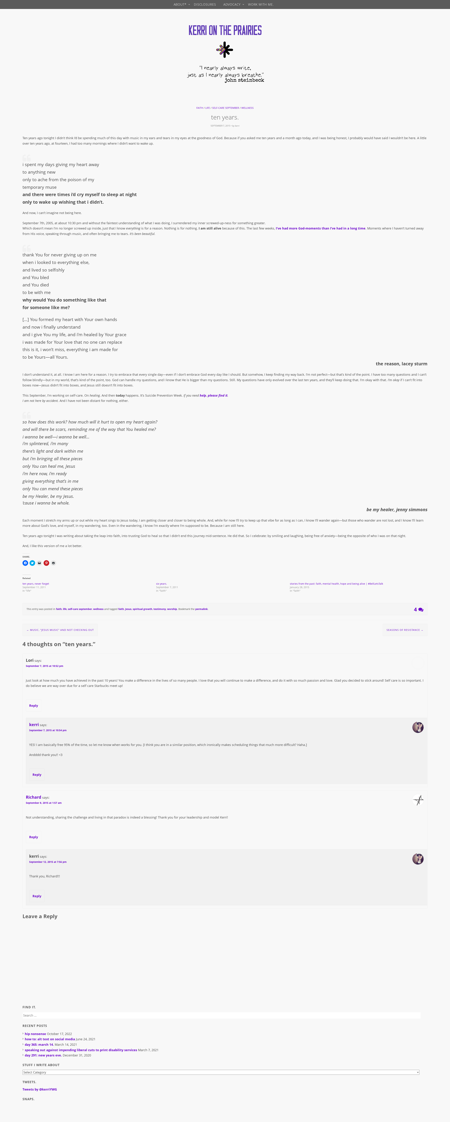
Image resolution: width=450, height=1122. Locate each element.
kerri (237, 125)
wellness (247, 107)
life (207, 107)
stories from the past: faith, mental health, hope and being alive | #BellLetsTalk (336, 583)
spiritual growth (142, 609)
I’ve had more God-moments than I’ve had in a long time (320, 228)
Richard (33, 797)
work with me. (261, 4)
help (203, 395)
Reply (33, 705)
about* (180, 4)
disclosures (205, 4)
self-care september (225, 107)
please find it (217, 395)
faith (199, 107)
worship (172, 609)
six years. (161, 583)
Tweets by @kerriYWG (39, 1089)
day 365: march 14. (39, 1044)
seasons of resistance (405, 630)
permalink (201, 609)
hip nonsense (35, 1034)
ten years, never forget (35, 583)
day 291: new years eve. (43, 1055)
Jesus (128, 609)
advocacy (232, 4)
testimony (159, 609)
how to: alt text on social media (50, 1039)
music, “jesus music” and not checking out (60, 630)
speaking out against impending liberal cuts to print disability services (81, 1050)
